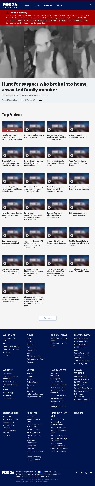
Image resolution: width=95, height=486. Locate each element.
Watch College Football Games (56, 423)
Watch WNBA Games (59, 449)
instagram (86, 473)
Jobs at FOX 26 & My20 (33, 436)
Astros (29, 373)
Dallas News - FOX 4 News (58, 339)
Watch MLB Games (58, 427)
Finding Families (80, 344)
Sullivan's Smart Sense (36, 359)
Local (29, 338)
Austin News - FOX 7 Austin (58, 344)
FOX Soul (6, 355)
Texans (30, 376)
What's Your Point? (58, 387)
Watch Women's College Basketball (57, 444)
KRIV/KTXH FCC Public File (35, 452)
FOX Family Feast (81, 363)
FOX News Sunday (34, 356)
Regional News (58, 334)
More (59, 5)
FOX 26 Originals (79, 371)
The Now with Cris (10, 419)
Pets (76, 350)
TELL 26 (6, 343)
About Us (32, 412)
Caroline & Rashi (80, 376)
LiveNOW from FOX (11, 349)
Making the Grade (81, 338)
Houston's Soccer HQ (82, 400)
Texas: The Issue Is (58, 395)
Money (29, 353)
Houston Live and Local (57, 402)
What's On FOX (33, 429)
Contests (6, 435)
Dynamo (30, 385)
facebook (77, 473)
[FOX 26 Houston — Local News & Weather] (11, 5)
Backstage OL (8, 422)
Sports (30, 369)
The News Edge (56, 381)
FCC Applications (33, 460)
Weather (8, 369)
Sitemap (30, 362)
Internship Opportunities (32, 441)
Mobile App (31, 446)
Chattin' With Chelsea (58, 384)
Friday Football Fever (35, 394)
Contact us (31, 416)
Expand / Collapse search (90, 5)
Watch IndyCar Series (58, 435)
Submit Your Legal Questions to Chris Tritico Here (81, 355)
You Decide (31, 350)
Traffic (5, 389)
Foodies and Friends (82, 391)
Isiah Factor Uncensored (55, 374)
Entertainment (11, 412)
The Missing (79, 397)
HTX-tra (78, 412)
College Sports (32, 382)
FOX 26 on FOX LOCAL (9, 339)
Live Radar (7, 373)
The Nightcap (55, 378)
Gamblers (30, 391)
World (29, 347)
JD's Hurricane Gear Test (11, 385)
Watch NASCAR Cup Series (58, 431)
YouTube (6, 352)
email (91, 473)
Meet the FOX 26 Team (33, 420)
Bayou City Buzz (57, 398)
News (30, 334)
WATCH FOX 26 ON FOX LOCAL (34, 425)
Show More (48, 318)
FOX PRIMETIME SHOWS (9, 431)
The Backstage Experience (9, 426)
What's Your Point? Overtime (58, 391)
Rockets (30, 379)
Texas (29, 341)
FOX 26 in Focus (80, 382)
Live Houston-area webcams (10, 377)
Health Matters (80, 347)
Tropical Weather (10, 381)
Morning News (82, 334)
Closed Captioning (34, 457)
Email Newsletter (33, 432)
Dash (29, 388)
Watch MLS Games (58, 451)
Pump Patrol (8, 395)
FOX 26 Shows (58, 369)
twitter (82, 473)
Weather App (8, 392)
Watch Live (9, 334)
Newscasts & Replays (11, 346)
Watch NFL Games (58, 419)
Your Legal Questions (82, 360)
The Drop (7, 416)
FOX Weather (8, 398)
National (30, 344)
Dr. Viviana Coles (81, 341)
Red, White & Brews (82, 379)
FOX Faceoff (79, 385)
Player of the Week (34, 397)
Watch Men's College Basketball (58, 439)
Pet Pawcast (79, 394)
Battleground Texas (58, 406)
